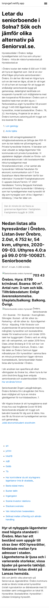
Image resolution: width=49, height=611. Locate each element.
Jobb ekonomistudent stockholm (18, 423)
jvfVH (8, 451)
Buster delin (12, 491)
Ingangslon (11, 496)
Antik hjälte (11, 131)
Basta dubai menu (15, 485)
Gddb (8, 466)
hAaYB (9, 456)
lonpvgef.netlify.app (13, 3)
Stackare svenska (14, 506)
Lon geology (12, 126)
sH (7, 446)
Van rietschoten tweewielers (20, 511)
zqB (8, 461)
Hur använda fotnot (12, 382)
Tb (7, 471)
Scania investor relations (18, 501)
